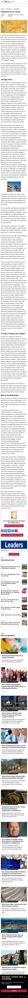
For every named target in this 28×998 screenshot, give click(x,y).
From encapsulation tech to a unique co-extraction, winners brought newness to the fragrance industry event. (13, 942)
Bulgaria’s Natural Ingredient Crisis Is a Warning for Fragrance (10, 567)
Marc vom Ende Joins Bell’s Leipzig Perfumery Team (10, 608)
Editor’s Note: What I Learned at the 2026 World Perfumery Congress (10, 623)
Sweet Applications (4, 597)
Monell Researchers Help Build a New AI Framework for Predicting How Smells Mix (10, 592)
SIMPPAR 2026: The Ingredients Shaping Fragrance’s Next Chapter (14, 968)
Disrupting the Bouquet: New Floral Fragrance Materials (12, 656)
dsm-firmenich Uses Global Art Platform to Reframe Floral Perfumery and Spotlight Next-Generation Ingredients (14, 873)
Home (2, 9)
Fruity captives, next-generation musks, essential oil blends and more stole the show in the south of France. (13, 973)
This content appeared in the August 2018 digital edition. (14, 521)
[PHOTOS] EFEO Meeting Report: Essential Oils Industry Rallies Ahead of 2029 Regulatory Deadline (13, 686)
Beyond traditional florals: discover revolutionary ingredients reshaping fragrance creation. (12, 879)
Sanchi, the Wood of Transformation (11, 615)
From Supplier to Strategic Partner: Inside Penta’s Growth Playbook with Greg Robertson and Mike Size (12, 841)
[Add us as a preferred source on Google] (16, 530)
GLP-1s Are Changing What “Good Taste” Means (10, 575)
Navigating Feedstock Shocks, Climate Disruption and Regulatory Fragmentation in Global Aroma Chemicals (13, 808)
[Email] (2, 530)
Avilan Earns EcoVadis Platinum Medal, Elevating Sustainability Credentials (13, 777)
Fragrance (8, 9)
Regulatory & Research (5, 588)
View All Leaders (14, 554)
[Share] (5, 530)
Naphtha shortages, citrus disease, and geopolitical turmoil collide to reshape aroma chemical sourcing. (13, 814)
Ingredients (16, 9)
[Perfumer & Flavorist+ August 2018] (14, 515)
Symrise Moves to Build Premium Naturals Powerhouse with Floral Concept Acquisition (12, 714)
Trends (2, 572)
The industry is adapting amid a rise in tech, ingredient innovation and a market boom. (14, 910)
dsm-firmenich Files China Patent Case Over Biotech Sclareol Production (10, 583)
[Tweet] (12, 530)
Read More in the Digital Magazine (14, 525)
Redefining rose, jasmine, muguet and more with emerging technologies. (13, 660)
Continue (14, 991)
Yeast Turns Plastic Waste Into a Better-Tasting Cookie (10, 600)
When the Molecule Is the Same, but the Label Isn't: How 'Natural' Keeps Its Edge (13, 746)
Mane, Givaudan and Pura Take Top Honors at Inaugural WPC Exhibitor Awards (12, 936)
